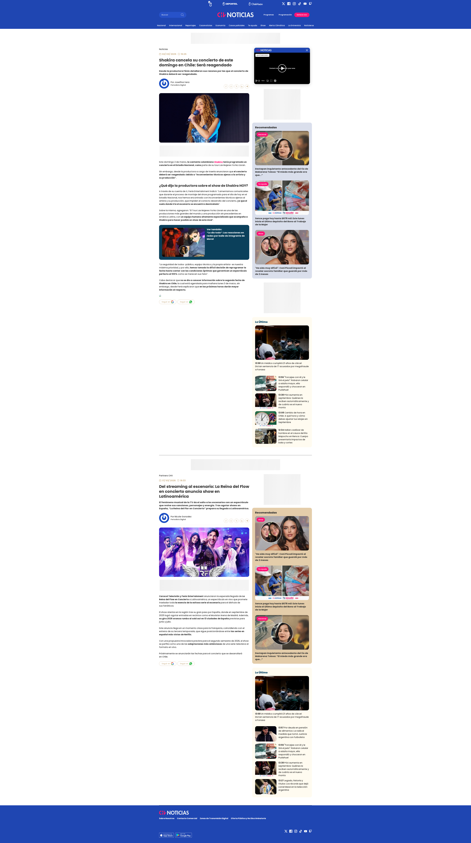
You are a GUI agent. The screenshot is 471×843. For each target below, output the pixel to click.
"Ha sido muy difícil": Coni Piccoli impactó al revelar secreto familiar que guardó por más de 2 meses (281, 271)
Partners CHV (166, 475)
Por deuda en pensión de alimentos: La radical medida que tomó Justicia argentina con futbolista (292, 732)
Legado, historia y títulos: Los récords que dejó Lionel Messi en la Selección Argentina (293, 785)
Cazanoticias (205, 25)
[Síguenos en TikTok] (299, 3)
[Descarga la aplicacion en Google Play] (166, 835)
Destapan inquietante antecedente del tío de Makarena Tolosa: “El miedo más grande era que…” (281, 171)
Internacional (175, 25)
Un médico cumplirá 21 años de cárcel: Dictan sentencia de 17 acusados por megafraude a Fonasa (282, 366)
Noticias (163, 49)
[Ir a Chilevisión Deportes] (230, 3)
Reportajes (190, 25)
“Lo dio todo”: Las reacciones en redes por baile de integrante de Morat (226, 236)
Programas (269, 14)
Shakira (218, 162)
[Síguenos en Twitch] (310, 3)
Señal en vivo (302, 15)
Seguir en (166, 302)
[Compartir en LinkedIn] (242, 86)
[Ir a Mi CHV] (210, 3)
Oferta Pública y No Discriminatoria (248, 818)
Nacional (161, 25)
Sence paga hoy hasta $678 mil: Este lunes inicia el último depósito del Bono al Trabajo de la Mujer (280, 221)
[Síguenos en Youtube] (305, 3)
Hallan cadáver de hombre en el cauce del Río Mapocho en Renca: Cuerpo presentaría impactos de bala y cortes (293, 436)
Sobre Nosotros (166, 818)
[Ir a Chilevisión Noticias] (235, 14)
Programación (285, 14)
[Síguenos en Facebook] (288, 3)
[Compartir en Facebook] (226, 86)
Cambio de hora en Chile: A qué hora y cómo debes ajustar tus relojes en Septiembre (293, 417)
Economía (220, 25)
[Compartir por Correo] (247, 86)
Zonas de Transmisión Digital (214, 818)
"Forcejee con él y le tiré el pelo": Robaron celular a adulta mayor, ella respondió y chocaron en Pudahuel (293, 383)
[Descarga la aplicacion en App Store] (183, 835)
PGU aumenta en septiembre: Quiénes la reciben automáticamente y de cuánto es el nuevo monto (293, 401)
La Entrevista (294, 25)
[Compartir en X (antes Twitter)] (236, 86)
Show (263, 25)
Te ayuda (252, 25)
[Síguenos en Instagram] (294, 3)
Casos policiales (237, 25)
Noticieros (309, 25)
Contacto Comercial (187, 818)
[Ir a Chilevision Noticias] (235, 813)
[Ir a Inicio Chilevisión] (256, 3)
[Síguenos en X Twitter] (283, 3)
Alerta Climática (277, 25)
